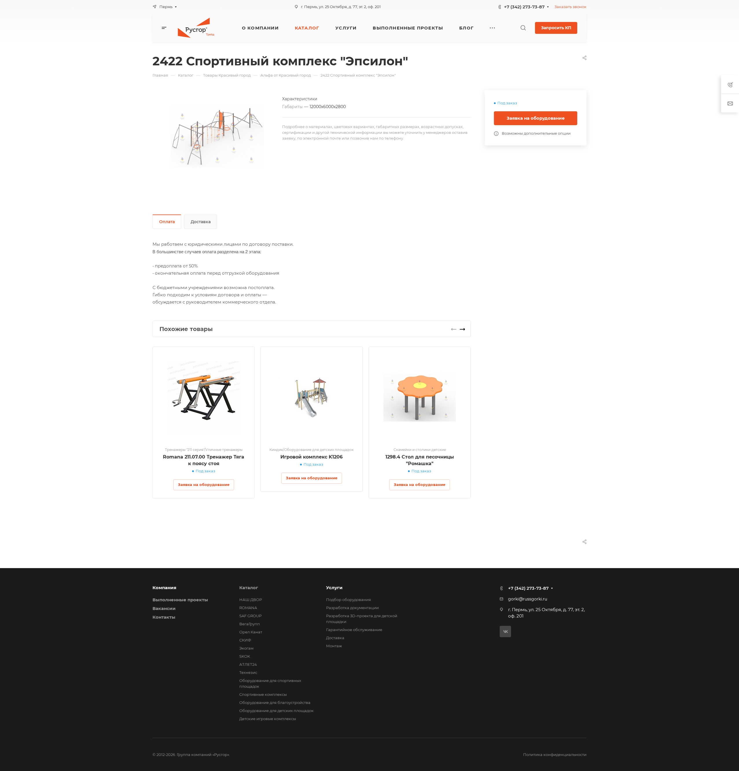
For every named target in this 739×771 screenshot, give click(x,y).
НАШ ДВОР (250, 599)
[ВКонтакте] (505, 631)
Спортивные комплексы (263, 694)
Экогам (246, 648)
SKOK (244, 656)
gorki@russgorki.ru (527, 599)
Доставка (201, 221)
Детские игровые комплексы (267, 718)
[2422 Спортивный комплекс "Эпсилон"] (217, 136)
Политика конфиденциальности (555, 754)
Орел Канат (250, 632)
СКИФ (245, 640)
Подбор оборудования (348, 599)
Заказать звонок (570, 6)
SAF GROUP (250, 615)
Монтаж (334, 646)
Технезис (248, 672)
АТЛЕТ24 (248, 664)
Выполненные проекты (180, 599)
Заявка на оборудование (536, 118)
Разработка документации (352, 607)
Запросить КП (556, 27)
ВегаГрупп (249, 624)
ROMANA (248, 607)
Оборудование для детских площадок (276, 710)
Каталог (248, 587)
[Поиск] (523, 28)
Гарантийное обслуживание (354, 629)
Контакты (163, 617)
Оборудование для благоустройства (274, 702)
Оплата (167, 221)
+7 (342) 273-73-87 (524, 7)
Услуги (334, 587)
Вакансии (164, 608)
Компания (164, 587)
